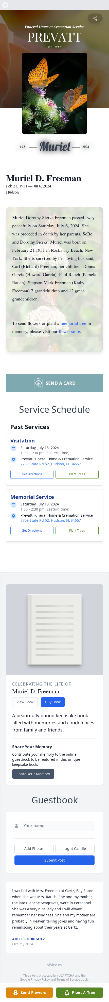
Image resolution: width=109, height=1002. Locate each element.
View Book (24, 701)
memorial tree (73, 323)
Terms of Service (68, 979)
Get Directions (32, 474)
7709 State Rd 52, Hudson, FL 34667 (51, 464)
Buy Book (53, 701)
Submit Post (54, 860)
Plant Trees (77, 474)
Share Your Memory (33, 773)
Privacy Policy (40, 979)
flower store (69, 331)
